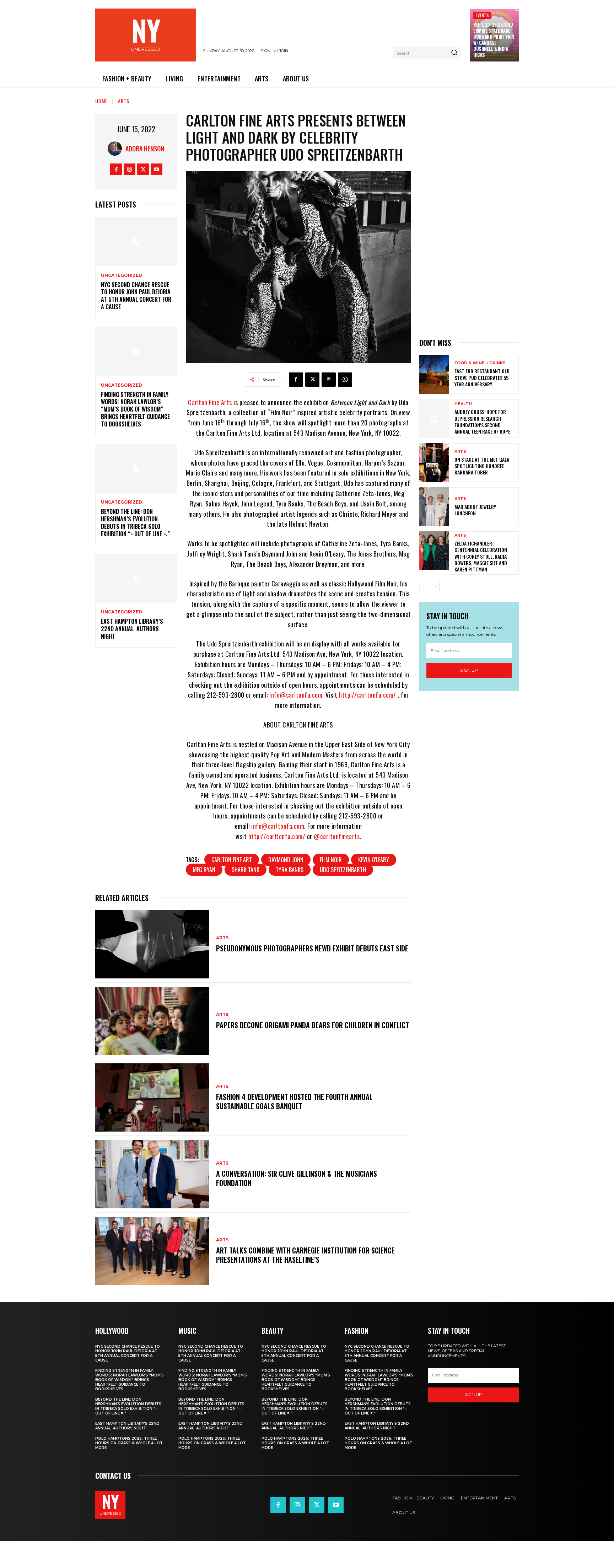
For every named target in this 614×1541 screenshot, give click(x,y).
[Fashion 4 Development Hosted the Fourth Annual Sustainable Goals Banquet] (152, 1097)
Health (463, 404)
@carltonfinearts (337, 836)
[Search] (454, 53)
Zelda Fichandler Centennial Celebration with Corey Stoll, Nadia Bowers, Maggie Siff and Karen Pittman (480, 556)
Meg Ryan (204, 869)
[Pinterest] (329, 379)
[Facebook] (116, 169)
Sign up (469, 670)
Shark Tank (245, 869)
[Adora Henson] (116, 148)
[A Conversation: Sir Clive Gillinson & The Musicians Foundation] (152, 1174)
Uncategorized (121, 275)
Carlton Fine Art (231, 859)
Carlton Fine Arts (210, 402)
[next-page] (435, 586)
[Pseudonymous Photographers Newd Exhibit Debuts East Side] (152, 944)
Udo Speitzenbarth (343, 869)
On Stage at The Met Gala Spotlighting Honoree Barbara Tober (481, 466)
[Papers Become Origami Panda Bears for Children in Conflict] (152, 1021)
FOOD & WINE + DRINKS (480, 363)
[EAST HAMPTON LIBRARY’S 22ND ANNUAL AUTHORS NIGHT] (136, 578)
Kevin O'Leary (373, 859)
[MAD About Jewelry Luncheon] (434, 506)
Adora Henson (144, 148)
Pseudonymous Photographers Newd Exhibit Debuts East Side (312, 948)
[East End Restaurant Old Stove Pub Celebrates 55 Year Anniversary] (434, 374)
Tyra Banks (289, 869)
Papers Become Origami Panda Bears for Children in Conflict (312, 1025)
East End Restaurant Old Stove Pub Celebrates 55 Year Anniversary (482, 377)
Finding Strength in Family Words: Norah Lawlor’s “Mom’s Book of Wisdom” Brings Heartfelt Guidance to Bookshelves (135, 409)
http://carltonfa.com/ (367, 694)
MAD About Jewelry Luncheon (475, 510)
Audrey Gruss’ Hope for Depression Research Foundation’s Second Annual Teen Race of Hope (482, 421)
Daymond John (285, 859)
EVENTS (482, 15)
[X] (143, 169)
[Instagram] (129, 169)
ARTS (123, 100)
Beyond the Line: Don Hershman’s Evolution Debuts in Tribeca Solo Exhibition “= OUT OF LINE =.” (135, 522)
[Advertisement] (469, 220)
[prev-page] (423, 586)
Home (101, 100)
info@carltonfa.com (295, 694)
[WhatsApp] (345, 379)
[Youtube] (156, 169)
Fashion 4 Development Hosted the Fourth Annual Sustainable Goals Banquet (294, 1101)
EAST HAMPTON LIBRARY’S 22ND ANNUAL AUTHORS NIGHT (132, 628)
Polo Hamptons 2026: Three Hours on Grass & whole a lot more (129, 1443)
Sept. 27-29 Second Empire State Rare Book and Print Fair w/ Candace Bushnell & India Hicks (493, 39)
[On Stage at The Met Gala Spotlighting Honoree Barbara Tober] (434, 462)
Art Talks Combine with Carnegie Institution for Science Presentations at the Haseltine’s (305, 1255)
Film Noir (331, 859)
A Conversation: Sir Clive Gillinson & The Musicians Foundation (296, 1178)
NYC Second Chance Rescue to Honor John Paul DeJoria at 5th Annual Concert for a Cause (136, 295)
